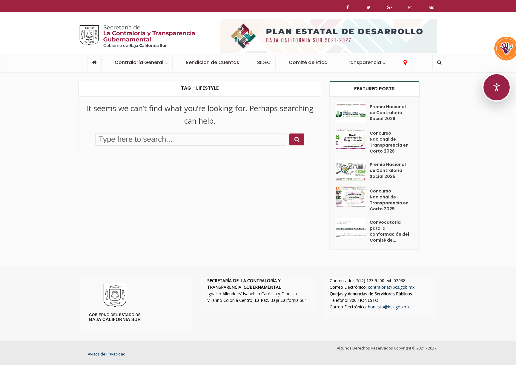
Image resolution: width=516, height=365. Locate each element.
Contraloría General (139, 62)
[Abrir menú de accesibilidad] (496, 87)
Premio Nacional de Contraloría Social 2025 (388, 170)
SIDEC (264, 62)
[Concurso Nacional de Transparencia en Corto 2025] (353, 197)
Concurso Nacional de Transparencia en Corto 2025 (389, 200)
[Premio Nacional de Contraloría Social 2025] (353, 170)
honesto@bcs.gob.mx (389, 307)
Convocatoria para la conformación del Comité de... (389, 231)
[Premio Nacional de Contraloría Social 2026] (353, 112)
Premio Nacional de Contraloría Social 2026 (388, 113)
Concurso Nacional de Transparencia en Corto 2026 (389, 142)
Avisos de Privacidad (106, 354)
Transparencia (363, 62)
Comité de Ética (308, 62)
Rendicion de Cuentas (212, 62)
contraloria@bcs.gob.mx (391, 287)
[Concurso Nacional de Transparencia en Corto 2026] (353, 139)
